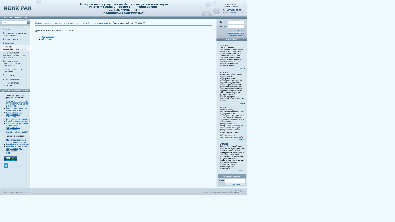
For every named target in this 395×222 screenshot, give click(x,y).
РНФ (8, 153)
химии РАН (11, 117)
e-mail (221, 181)
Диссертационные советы (99, 23)
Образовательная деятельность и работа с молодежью (14, 55)
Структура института (12, 39)
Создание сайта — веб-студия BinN (225, 191)
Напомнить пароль (236, 35)
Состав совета (47, 37)
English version (21, 17)
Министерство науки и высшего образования (16, 141)
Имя (221, 22)
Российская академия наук (17, 144)
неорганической (13, 115)
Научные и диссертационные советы (14, 48)
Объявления (46, 39)
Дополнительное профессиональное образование (11, 63)
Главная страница (43, 23)
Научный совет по (14, 112)
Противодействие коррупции (11, 84)
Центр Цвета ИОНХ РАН (17, 102)
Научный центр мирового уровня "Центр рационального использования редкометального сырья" (17, 127)
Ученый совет (9, 43)
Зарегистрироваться (236, 33)
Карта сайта (8, 17)
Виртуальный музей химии (18, 119)
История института (11, 79)
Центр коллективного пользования (12, 70)
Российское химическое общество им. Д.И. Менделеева (16, 148)
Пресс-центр (8, 75)
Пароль (222, 26)
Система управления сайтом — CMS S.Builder (221, 192)
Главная (6, 29)
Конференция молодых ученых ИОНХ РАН (16, 109)
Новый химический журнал (18, 121)
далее (241, 68)
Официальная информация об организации (15, 34)
